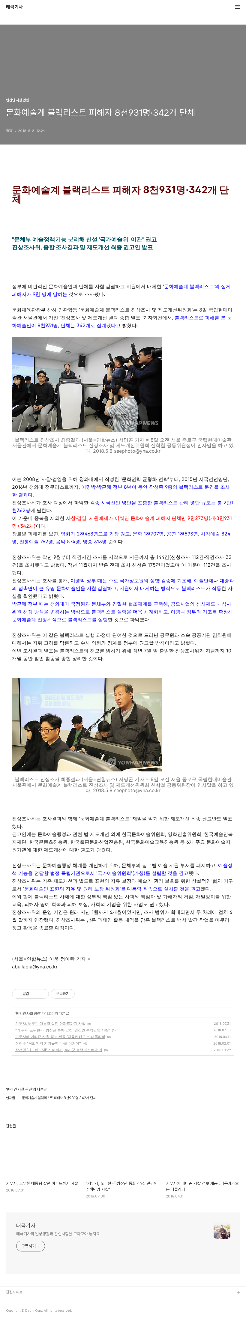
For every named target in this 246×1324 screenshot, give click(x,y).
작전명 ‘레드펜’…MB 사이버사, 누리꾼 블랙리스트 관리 (58, 1050)
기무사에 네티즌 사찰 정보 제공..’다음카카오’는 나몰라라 (60, 1036)
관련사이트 (14, 1292)
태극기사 (14, 7)
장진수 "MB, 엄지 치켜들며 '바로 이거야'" (48, 1043)
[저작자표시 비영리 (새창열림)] (80, 994)
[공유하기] (34, 993)
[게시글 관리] (42, 993)
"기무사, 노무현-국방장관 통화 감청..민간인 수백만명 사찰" (62, 1030)
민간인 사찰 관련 (28, 1013)
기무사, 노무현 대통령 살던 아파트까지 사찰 (50, 1023)
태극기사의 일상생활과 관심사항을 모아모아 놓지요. (58, 1233)
